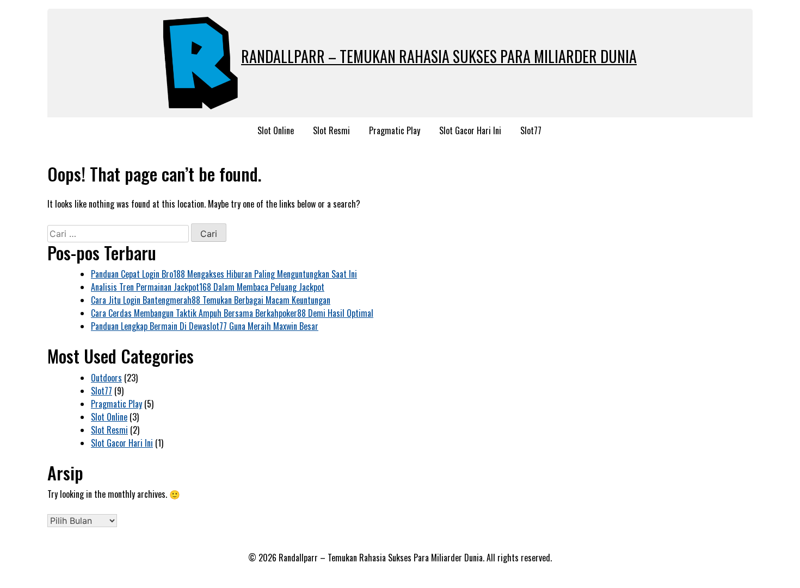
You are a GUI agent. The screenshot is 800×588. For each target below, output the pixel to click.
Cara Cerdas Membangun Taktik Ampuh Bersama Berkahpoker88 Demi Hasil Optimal (232, 313)
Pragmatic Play (394, 130)
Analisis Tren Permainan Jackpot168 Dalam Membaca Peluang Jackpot (207, 286)
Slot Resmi (331, 130)
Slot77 (530, 130)
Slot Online (275, 130)
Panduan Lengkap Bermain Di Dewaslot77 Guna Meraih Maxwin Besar (204, 326)
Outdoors (106, 377)
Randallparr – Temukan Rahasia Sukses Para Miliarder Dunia (439, 56)
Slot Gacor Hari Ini (470, 130)
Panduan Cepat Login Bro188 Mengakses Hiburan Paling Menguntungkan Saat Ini (224, 273)
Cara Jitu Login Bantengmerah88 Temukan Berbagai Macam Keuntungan (210, 299)
